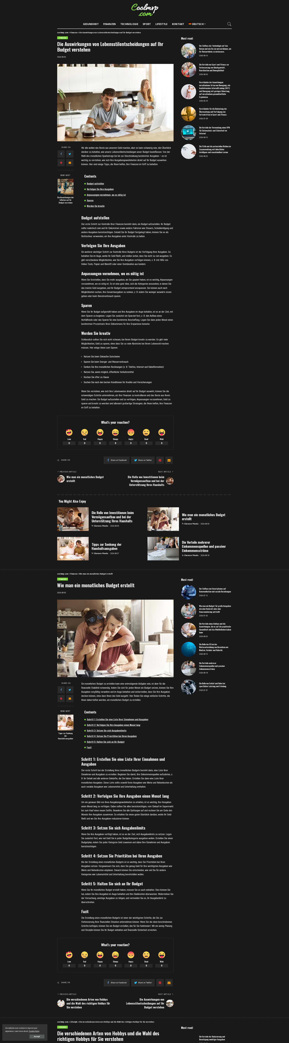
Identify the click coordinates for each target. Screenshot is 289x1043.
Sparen (90, 200)
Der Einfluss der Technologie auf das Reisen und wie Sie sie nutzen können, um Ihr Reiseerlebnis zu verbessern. (215, 48)
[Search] (229, 24)
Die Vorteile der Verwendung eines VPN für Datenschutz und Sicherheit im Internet (214, 130)
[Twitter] (69, 154)
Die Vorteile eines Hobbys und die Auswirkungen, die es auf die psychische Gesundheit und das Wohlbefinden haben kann (215, 628)
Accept (37, 1036)
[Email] (69, 162)
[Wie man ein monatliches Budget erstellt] (163, 519)
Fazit (89, 747)
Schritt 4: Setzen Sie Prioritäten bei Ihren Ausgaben (112, 736)
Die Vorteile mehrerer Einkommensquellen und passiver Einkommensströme (204, 546)
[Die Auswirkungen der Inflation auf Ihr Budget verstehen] (65, 187)
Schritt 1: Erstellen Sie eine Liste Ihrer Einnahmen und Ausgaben (117, 719)
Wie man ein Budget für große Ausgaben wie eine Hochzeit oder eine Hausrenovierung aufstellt (215, 608)
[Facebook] (61, 154)
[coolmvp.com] (144, 10)
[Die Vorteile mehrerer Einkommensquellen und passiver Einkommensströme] (163, 549)
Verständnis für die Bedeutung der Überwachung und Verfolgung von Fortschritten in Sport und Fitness (213, 111)
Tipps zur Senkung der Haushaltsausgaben (106, 546)
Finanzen (62, 38)
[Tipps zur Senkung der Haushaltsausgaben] (73, 549)
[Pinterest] (61, 162)
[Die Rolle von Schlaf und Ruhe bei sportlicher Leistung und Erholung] (188, 686)
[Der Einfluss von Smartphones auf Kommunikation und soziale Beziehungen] (188, 592)
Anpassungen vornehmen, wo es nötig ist (106, 194)
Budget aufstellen (95, 183)
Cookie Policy (34, 1031)
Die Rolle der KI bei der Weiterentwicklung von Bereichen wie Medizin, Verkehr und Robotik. (213, 647)
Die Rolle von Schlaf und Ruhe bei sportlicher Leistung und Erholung (212, 685)
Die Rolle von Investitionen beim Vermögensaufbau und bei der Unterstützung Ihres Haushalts (113, 516)
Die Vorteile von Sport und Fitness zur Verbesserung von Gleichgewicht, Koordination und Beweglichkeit (214, 67)
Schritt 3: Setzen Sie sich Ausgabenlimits (106, 730)
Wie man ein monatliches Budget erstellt (203, 516)
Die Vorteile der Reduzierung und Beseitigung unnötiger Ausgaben (212, 1038)
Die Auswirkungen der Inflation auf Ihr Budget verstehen (65, 200)
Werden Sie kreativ (95, 205)
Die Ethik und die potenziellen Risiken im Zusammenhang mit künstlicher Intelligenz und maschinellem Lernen (215, 149)
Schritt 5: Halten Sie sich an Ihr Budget (105, 741)
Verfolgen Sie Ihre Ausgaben (100, 189)
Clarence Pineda (101, 526)
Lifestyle (62, 1027)
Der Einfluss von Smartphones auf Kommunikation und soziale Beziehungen (215, 590)
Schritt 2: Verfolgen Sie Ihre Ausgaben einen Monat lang (113, 725)
